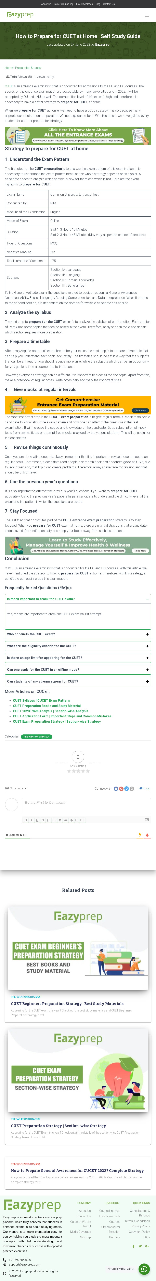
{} (76, 819)
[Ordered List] (48, 820)
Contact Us (109, 4)
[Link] (71, 820)
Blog (97, 4)
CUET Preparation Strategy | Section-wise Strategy (58, 1125)
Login (147, 788)
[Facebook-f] (133, 1246)
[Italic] (31, 820)
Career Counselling (64, 4)
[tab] (78, 611)
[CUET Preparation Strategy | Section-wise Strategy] (78, 1070)
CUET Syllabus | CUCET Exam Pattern (41, 700)
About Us (46, 4)
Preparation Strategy (28, 67)
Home (9, 67)
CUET (9, 86)
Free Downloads (84, 4)
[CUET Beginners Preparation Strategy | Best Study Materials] (78, 948)
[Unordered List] (54, 820)
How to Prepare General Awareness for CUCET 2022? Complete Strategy (77, 1170)
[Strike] (43, 820)
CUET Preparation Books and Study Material (47, 706)
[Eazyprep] (21, 15)
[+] (82, 819)
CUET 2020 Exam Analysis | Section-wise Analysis (50, 711)
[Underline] (37, 820)
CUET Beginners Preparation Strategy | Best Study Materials (67, 1003)
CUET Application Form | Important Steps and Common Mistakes (62, 716)
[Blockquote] (60, 820)
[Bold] (26, 820)
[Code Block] (65, 820)
